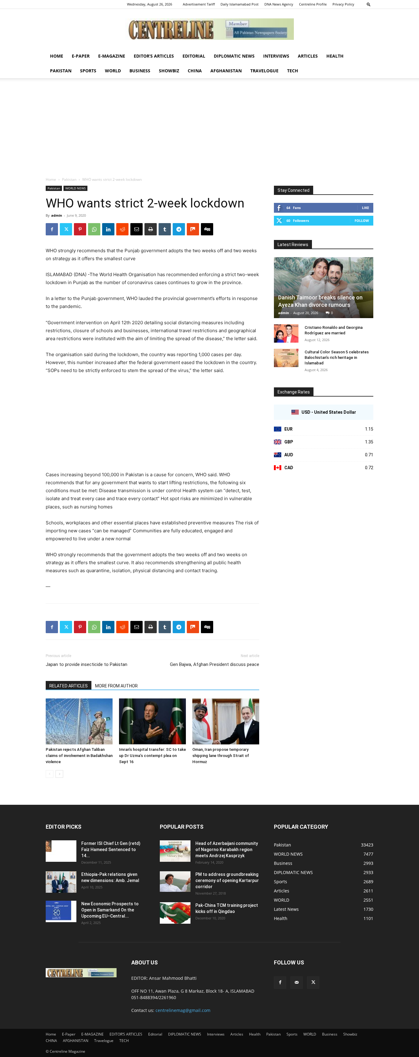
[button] (368, 4)
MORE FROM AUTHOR (116, 685)
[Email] (136, 229)
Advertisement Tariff (199, 4)
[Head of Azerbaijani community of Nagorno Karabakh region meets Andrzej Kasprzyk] (175, 851)
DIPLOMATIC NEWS (234, 56)
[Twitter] (66, 229)
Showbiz (169, 71)
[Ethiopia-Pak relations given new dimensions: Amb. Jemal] (61, 882)
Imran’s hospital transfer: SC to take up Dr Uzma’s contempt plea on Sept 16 (152, 755)
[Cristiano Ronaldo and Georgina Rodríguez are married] (286, 333)
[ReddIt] (122, 229)
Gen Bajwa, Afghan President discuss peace (214, 664)
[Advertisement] (209, 130)
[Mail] (296, 982)
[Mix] (193, 229)
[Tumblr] (165, 229)
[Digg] (207, 229)
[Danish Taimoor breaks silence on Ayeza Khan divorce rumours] (323, 287)
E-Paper (81, 56)
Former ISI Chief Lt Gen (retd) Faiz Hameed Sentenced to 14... (110, 849)
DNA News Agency (278, 4)
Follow (362, 220)
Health (335, 56)
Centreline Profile (313, 4)
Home (56, 56)
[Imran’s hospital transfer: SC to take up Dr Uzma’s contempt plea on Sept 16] (152, 721)
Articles (308, 56)
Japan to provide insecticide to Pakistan (86, 664)
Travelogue (264, 71)
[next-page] (59, 774)
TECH (292, 71)
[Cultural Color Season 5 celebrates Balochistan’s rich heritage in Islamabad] (286, 358)
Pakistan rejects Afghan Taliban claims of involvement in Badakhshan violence (79, 755)
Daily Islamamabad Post (240, 4)
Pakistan (60, 71)
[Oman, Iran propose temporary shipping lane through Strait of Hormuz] (225, 721)
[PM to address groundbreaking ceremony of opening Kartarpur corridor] (175, 881)
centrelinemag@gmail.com (183, 1010)
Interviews (276, 56)
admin (56, 215)
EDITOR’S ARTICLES (154, 56)
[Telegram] (179, 229)
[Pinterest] (80, 229)
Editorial (194, 56)
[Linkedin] (108, 229)
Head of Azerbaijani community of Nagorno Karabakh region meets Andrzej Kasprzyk (226, 849)
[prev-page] (49, 774)
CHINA (195, 71)
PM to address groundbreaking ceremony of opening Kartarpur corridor (227, 880)
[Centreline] (209, 29)
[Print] (150, 229)
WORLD (113, 71)
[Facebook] (52, 229)
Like (365, 207)
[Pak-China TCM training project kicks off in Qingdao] (175, 913)
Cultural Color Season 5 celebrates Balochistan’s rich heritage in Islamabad (337, 357)
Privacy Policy (343, 4)
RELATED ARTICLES (68, 685)
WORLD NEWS (75, 188)
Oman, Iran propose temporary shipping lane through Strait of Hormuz (220, 755)
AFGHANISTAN (226, 71)
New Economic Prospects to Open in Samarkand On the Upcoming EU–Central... (110, 909)
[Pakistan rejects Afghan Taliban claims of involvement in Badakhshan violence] (79, 721)
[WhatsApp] (94, 229)
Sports (88, 71)
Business (139, 71)
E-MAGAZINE (111, 56)
